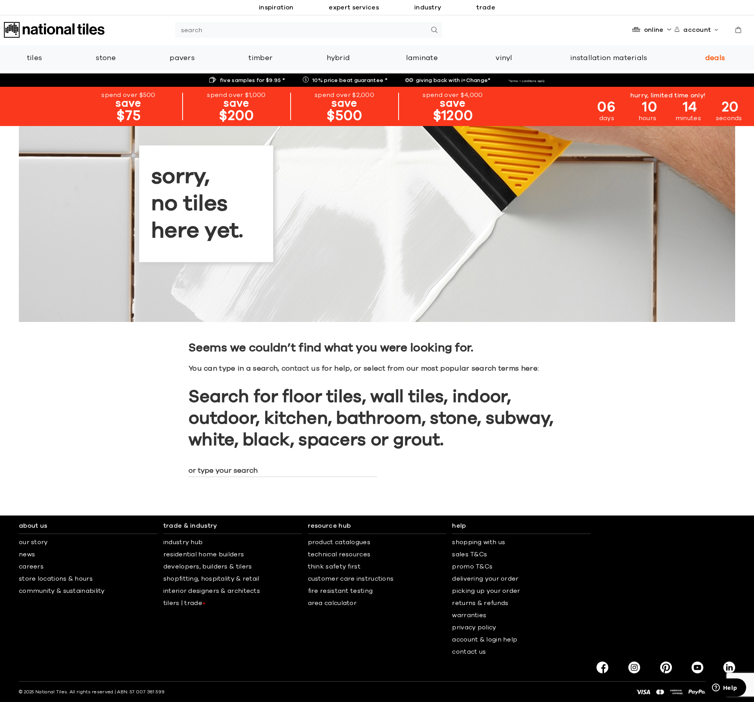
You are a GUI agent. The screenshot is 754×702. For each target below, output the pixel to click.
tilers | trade (184, 603)
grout (416, 440)
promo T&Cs (472, 566)
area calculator (332, 603)
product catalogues (339, 542)
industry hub (183, 542)
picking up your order (486, 591)
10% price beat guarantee (350, 80)
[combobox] (300, 30)
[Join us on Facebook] (602, 667)
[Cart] (738, 30)
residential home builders (203, 554)
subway (518, 418)
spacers (332, 440)
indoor (479, 397)
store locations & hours (56, 579)
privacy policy (474, 627)
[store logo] (54, 30)
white (211, 440)
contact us (301, 368)
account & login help (484, 639)
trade (485, 7)
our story (33, 542)
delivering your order (485, 579)
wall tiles (407, 397)
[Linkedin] (729, 667)
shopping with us (478, 542)
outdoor (222, 418)
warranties (469, 615)
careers (31, 566)
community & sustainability (62, 591)
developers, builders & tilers (207, 566)
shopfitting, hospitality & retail (211, 579)
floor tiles (322, 397)
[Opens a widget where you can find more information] (724, 688)
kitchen (296, 418)
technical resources (339, 554)
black (266, 440)
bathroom (378, 418)
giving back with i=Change (453, 80)
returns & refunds (480, 603)
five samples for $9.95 (252, 80)
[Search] (434, 30)
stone (453, 418)
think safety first (334, 566)
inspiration (276, 7)
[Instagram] (634, 667)
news (27, 554)
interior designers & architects (211, 591)
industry (427, 7)
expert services (354, 7)
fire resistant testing (340, 591)
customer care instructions (351, 579)
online (654, 30)
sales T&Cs (469, 554)
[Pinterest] (666, 667)
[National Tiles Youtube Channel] (697, 667)
